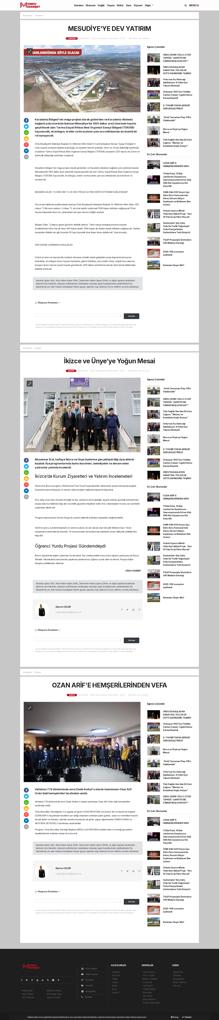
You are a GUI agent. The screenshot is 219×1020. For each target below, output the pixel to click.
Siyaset (138, 5)
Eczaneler (147, 982)
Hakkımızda (27, 990)
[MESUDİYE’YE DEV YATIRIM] (82, 78)
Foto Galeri (91, 968)
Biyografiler (178, 979)
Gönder (131, 316)
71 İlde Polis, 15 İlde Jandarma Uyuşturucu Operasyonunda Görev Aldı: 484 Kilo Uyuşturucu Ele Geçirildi (177, 179)
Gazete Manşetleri (151, 1002)
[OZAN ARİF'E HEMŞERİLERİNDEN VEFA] (82, 741)
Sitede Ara (178, 972)
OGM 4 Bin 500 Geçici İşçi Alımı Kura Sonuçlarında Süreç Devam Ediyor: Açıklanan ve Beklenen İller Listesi (177, 198)
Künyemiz (90, 991)
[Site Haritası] (54, 980)
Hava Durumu (149, 972)
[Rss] (49, 980)
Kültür (120, 5)
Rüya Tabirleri (179, 982)
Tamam (187, 1017)
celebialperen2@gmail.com (68, 612)
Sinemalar (147, 992)
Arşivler (89, 985)
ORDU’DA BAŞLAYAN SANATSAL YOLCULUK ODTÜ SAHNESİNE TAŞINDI (177, 70)
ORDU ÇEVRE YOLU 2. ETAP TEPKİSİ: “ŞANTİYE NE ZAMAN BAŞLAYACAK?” (177, 57)
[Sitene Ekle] (60, 980)
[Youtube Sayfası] (38, 980)
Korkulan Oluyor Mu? (173, 265)
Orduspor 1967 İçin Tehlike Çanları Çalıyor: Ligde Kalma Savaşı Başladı (177, 94)
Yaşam (110, 5)
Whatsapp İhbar (54, 994)
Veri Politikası (28, 997)
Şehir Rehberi (149, 999)
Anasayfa (27, 15)
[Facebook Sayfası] (23, 980)
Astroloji (177, 985)
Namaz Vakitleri (150, 979)
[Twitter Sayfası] (28, 980)
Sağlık (101, 5)
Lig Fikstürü (148, 985)
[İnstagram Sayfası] (33, 980)
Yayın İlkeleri (28, 994)
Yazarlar (89, 980)
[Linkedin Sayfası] (44, 980)
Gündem (78, 5)
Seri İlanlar (148, 996)
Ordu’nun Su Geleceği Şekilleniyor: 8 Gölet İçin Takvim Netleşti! (175, 82)
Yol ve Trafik (149, 975)
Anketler (177, 975)
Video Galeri (91, 974)
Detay (176, 1017)
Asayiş (38, 348)
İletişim (88, 997)
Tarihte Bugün (149, 989)
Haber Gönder (53, 997)
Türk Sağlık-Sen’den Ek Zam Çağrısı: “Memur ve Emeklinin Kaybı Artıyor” (177, 142)
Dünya (38, 672)
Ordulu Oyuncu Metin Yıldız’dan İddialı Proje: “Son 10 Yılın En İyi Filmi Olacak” (177, 213)
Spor (128, 5)
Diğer (148, 5)
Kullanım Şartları (54, 990)
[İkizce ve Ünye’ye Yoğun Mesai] (82, 414)
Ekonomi (90, 5)
